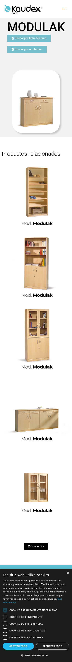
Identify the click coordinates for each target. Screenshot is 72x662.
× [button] (67, 573)
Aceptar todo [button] (18, 646)
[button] (36, 656)
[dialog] (36, 615)
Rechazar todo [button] (52, 646)
